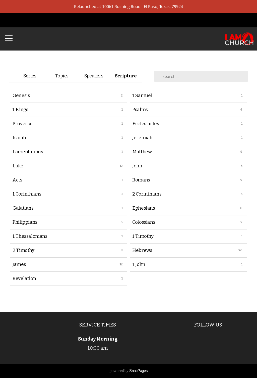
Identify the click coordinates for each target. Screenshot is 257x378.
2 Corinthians (146, 194)
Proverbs (22, 123)
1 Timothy (143, 236)
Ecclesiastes (145, 123)
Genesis (21, 95)
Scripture (126, 76)
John (137, 166)
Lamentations (28, 152)
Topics (62, 76)
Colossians (143, 222)
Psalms (140, 109)
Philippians (25, 222)
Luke (18, 166)
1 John (138, 264)
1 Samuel (142, 95)
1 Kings (20, 109)
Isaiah (19, 137)
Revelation (24, 278)
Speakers (93, 76)
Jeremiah (142, 137)
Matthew (142, 152)
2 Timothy (23, 250)
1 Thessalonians (30, 236)
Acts (17, 180)
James (19, 264)
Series (29, 76)
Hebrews (142, 250)
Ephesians (143, 208)
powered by (128, 371)
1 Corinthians (27, 194)
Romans (141, 180)
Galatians (23, 208)
